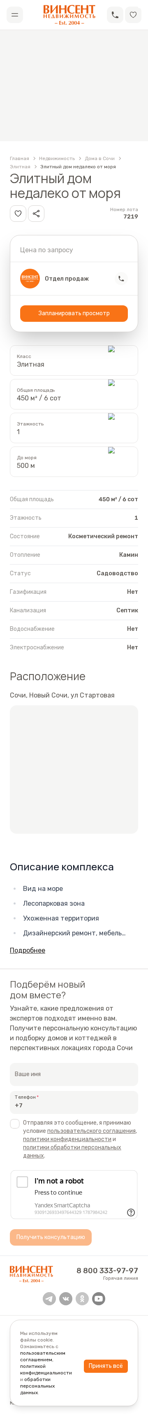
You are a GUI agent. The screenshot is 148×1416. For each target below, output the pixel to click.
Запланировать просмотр (74, 313)
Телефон (25, 1097)
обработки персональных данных (37, 1385)
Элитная (20, 167)
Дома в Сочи (100, 158)
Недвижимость (57, 158)
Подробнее (27, 950)
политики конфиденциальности (67, 1139)
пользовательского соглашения (91, 1131)
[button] (115, 15)
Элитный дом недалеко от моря (78, 167)
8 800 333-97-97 (107, 1271)
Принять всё (106, 1366)
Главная (19, 158)
